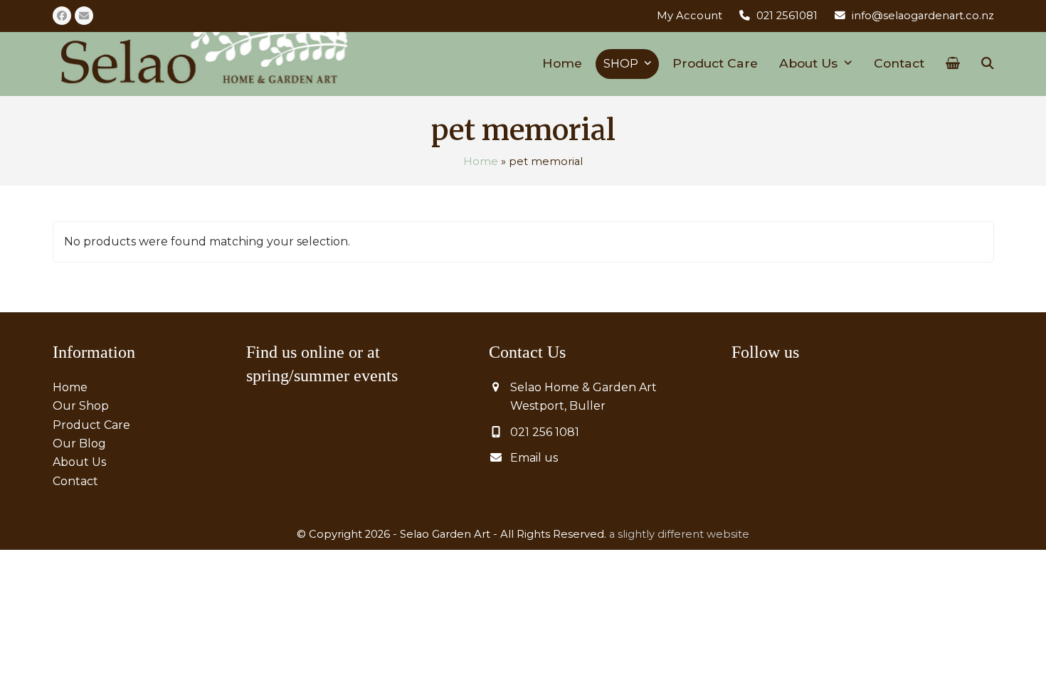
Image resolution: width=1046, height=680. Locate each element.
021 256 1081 (544, 432)
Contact (75, 481)
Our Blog (79, 443)
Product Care (91, 425)
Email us (534, 457)
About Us (79, 462)
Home (480, 161)
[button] (953, 64)
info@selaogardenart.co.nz (923, 15)
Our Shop (81, 406)
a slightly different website (679, 534)
